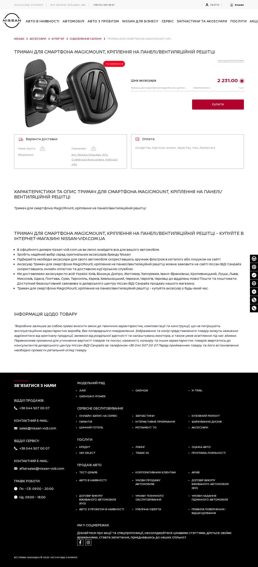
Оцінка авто (201, 447)
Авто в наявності (93, 480)
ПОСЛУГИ (238, 21)
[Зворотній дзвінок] (254, 308)
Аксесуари (200, 427)
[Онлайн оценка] (254, 275)
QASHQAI (141, 390)
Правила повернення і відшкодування (208, 511)
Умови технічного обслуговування (149, 497)
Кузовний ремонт (206, 416)
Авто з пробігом (103, 21)
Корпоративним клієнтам (155, 472)
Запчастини (144, 416)
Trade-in (142, 453)
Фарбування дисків (207, 421)
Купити (218, 104)
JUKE (82, 390)
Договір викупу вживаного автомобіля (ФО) (210, 484)
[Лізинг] (254, 300)
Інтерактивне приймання (155, 421)
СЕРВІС (168, 21)
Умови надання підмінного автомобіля (210, 497)
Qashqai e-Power (92, 396)
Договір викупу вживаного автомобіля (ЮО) (97, 499)
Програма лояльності (209, 453)
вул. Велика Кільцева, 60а (68, 4)
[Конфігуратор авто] (254, 283)
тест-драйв (88, 472)
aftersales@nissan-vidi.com (41, 468)
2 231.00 (227, 80)
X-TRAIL (197, 390)
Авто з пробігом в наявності (101, 509)
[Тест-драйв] (254, 259)
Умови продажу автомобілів (147, 482)
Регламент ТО (146, 427)
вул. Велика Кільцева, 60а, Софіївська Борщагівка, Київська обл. (95, 159)
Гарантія (85, 421)
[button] (237, 5)
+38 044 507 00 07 (103, 4)
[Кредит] (254, 292)
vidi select (87, 453)
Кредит (85, 447)
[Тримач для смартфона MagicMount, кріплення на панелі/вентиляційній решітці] (70, 93)
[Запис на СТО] (254, 267)
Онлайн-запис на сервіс (98, 416)
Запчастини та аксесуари (202, 21)
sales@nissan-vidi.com (37, 428)
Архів (196, 472)
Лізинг (140, 447)
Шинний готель (91, 427)
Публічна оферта (148, 509)
